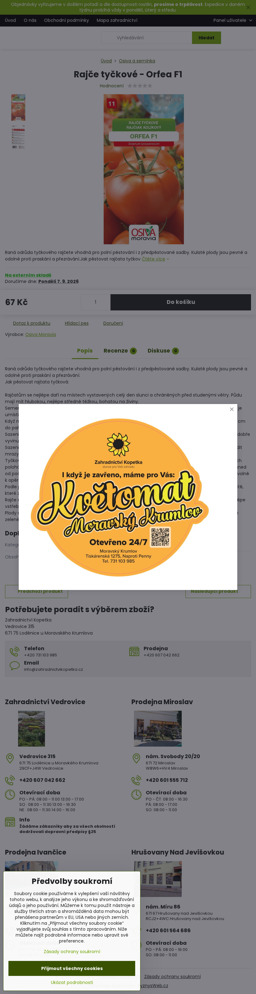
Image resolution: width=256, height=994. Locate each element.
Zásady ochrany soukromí (72, 951)
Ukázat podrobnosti (72, 983)
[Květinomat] (119, 580)
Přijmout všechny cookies (72, 968)
